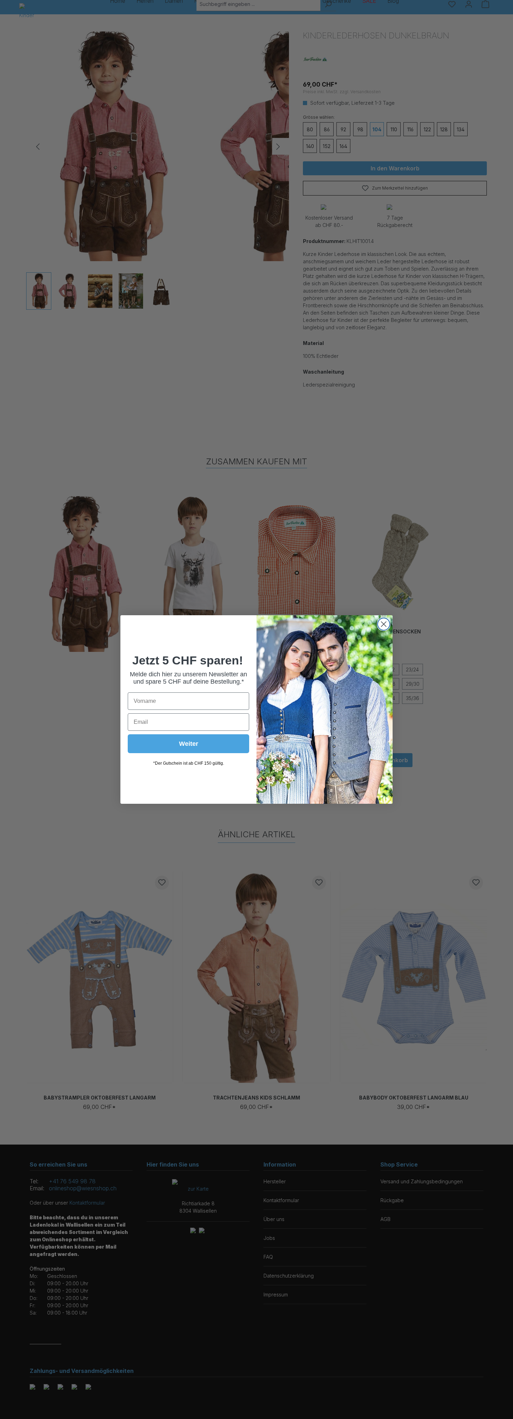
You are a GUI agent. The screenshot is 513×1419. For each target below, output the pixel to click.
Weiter (188, 743)
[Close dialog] (384, 624)
